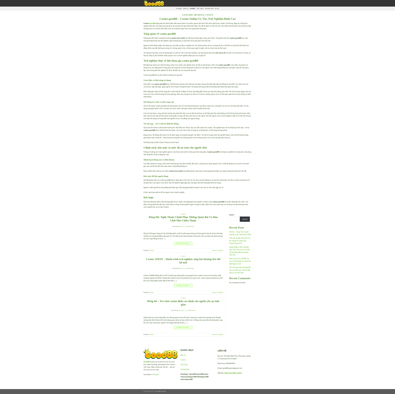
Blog (217, 8)
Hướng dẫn (209, 8)
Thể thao (200, 8)
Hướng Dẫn (185, 369)
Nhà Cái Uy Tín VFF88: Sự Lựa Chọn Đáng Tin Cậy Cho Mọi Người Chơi (240, 261)
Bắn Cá (183, 355)
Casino (192, 8)
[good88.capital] (153, 3)
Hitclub (156, 374)
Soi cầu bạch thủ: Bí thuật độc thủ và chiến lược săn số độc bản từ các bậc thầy (240, 270)
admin (192, 226)
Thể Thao (184, 365)
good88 (179, 8)
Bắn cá (185, 8)
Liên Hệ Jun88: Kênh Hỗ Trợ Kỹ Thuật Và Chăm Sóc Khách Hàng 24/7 (239, 240)
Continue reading (183, 243)
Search (231, 215)
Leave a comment (217, 250)
